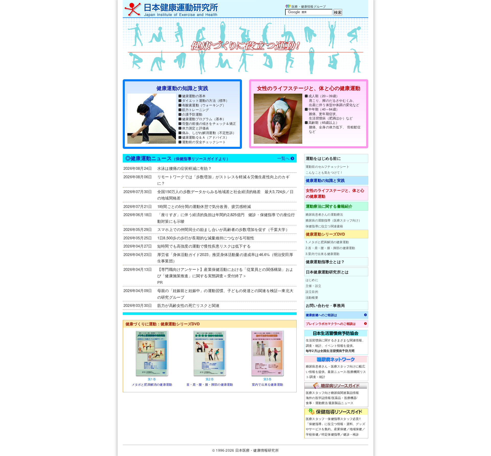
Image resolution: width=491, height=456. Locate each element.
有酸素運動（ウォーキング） (204, 105)
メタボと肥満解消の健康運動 (152, 381)
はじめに (312, 279)
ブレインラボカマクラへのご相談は (331, 323)
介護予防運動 (192, 114)
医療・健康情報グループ (309, 6)
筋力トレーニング (195, 109)
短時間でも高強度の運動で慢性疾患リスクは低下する (204, 246)
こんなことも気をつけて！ (324, 172)
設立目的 (312, 291)
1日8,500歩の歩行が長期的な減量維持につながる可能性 (205, 237)
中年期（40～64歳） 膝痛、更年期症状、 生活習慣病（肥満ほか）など (330, 113)
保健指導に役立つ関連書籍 (324, 226)
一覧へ (283, 158)
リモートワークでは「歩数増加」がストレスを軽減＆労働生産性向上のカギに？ (223, 180)
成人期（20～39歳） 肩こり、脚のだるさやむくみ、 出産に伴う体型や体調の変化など (334, 100)
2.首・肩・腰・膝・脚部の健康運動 (330, 248)
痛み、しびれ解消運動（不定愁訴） (209, 132)
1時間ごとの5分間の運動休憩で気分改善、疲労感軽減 (204, 206)
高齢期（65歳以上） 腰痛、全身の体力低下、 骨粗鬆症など (334, 127)
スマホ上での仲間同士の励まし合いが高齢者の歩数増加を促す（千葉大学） (223, 229)
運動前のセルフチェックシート (327, 166)
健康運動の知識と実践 (325, 180)
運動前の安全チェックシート (204, 141)
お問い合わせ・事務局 (325, 305)
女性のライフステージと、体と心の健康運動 (335, 193)
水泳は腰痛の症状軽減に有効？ (184, 168)
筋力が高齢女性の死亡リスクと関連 (188, 305)
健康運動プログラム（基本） (204, 118)
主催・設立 (313, 285)
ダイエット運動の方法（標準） (205, 100)
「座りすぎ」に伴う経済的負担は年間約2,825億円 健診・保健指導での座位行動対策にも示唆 (226, 218)
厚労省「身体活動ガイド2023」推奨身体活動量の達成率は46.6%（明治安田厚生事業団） (225, 258)
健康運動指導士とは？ (325, 261)
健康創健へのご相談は (321, 315)
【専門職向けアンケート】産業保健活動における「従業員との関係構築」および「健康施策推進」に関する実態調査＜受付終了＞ (225, 272)
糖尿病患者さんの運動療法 (324, 214)
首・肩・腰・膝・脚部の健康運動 (209, 381)
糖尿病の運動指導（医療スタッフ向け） (334, 220)
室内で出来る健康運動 (267, 381)
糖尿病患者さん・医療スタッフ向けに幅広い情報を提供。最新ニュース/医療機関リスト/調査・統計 (336, 371)
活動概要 (312, 297)
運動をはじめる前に (323, 158)
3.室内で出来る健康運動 (322, 253)
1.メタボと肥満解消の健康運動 (327, 242)
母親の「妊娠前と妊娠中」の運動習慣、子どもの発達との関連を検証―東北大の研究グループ (225, 294)
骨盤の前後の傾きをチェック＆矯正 (209, 123)
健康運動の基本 (194, 95)
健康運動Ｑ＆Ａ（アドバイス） (205, 137)
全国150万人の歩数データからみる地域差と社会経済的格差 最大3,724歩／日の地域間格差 (225, 195)
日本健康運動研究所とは (327, 272)
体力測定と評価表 (195, 128)
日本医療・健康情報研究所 (257, 450)
